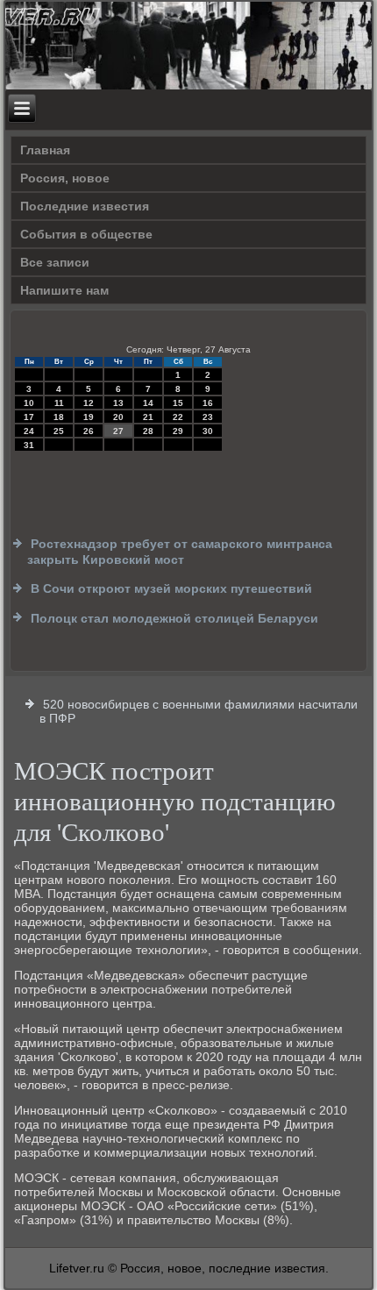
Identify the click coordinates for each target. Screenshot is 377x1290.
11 (59, 403)
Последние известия (84, 206)
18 (58, 417)
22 (178, 417)
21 (148, 417)
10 (29, 403)
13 (118, 403)
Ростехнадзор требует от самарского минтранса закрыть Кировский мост (179, 552)
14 (148, 403)
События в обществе (86, 234)
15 (178, 403)
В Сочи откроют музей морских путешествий (171, 588)
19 (88, 417)
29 (178, 431)
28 (148, 431)
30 (208, 431)
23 (208, 417)
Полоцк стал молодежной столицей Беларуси (174, 618)
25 (58, 431)
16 (208, 403)
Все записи (54, 262)
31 (29, 445)
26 (88, 431)
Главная (45, 150)
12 (88, 403)
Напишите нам (64, 290)
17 (29, 417)
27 (118, 431)
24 (29, 431)
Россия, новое (65, 178)
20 (118, 417)
